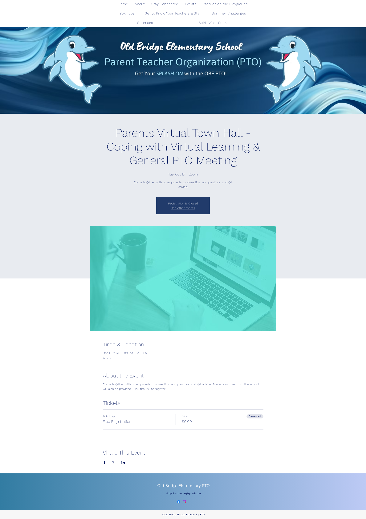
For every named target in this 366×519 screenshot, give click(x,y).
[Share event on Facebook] (104, 462)
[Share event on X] (114, 462)
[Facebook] (179, 502)
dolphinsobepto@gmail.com (183, 493)
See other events (183, 208)
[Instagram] (184, 502)
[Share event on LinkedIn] (123, 462)
